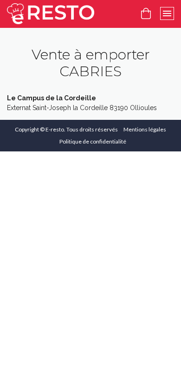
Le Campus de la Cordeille (51, 98)
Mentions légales (144, 129)
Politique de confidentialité (92, 141)
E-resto (54, 129)
